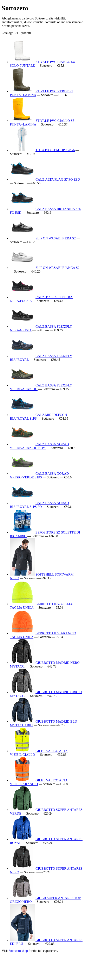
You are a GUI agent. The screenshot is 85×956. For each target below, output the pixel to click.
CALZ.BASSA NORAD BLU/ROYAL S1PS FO (39, 504)
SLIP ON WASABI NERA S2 (55, 238)
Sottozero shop (18, 950)
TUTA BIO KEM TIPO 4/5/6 (55, 150)
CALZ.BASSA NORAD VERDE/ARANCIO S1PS (39, 446)
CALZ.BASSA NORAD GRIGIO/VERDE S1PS (39, 475)
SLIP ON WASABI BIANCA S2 (57, 267)
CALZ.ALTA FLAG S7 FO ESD (57, 179)
